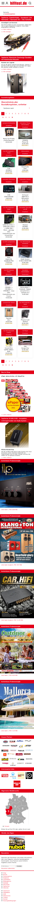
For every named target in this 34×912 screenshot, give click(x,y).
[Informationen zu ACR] (5, 742)
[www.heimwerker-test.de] (21, 778)
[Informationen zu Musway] (27, 754)
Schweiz (6, 826)
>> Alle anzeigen (6, 31)
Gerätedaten (6, 879)
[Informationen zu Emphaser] (14, 746)
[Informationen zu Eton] (28, 746)
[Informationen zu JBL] (4, 755)
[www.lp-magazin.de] (29, 778)
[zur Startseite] (18, 3)
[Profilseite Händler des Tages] (17, 843)
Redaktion (6, 878)
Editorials (6, 888)
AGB (4, 894)
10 (3, 117)
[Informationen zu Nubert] (5, 759)
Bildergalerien (7, 881)
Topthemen (6, 886)
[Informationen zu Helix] (21, 751)
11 (6, 117)
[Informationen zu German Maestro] (5, 751)
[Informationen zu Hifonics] (29, 750)
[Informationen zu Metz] (19, 754)
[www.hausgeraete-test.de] (13, 778)
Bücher (5, 874)
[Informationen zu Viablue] (13, 764)
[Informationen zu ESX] (21, 746)
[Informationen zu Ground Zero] (13, 751)
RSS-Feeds (6, 884)
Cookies (5, 897)
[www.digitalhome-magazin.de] (5, 778)
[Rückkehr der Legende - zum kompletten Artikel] (17, 84)
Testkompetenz (7, 876)
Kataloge (5, 883)
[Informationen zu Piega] (13, 759)
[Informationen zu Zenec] (28, 763)
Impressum (6, 891)
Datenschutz (6, 896)
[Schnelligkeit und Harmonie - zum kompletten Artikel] (17, 44)
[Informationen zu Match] (11, 754)
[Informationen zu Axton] (19, 741)
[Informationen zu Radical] (21, 759)
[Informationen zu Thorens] (5, 764)
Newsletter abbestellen (8, 868)
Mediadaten (6, 892)
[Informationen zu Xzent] (20, 763)
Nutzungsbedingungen (9, 901)
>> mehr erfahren (6, 414)
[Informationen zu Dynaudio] (6, 746)
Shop (4, 873)
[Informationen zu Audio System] (12, 742)
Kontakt (5, 899)
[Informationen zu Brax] (28, 741)
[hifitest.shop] (17, 787)
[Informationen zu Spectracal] (29, 759)
